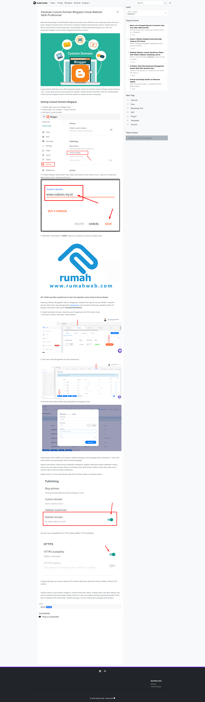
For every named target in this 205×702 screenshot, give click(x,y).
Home (61, 3)
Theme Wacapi (156, 687)
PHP (132, 112)
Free (132, 104)
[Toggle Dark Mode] (170, 3)
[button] (100, 671)
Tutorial (49, 607)
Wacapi (153, 684)
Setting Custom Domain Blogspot (140, 138)
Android (134, 100)
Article (78, 3)
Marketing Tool (137, 108)
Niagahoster (74, 305)
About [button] (86, 3)
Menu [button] (53, 3)
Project (134, 116)
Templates (135, 120)
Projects (69, 3)
